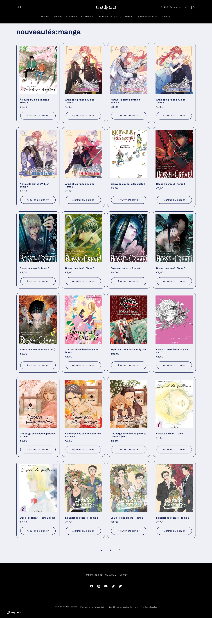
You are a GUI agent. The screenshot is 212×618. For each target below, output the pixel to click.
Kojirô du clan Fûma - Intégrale (128, 349)
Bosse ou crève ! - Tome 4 (125, 268)
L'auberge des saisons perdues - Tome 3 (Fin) (128, 435)
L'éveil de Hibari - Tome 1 (170, 433)
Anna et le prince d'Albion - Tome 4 (80, 101)
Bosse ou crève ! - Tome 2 (34, 268)
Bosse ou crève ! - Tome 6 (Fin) (37, 349)
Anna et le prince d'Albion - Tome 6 (171, 101)
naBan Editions (70, 607)
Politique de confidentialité (93, 607)
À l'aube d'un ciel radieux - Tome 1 (35, 101)
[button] (20, 7)
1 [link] (93, 549)
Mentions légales (92, 575)
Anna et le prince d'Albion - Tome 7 (35, 185)
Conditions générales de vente (123, 607)
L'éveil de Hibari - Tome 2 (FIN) (37, 518)
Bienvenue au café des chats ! (128, 184)
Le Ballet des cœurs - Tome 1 (81, 518)
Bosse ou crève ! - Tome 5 (170, 268)
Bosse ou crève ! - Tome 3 (80, 268)
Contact (124, 575)
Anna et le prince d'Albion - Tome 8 (80, 185)
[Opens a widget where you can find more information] (14, 612)
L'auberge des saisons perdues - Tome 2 (83, 435)
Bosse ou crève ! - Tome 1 (170, 184)
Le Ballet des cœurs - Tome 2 (127, 518)
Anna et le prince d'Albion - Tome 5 (126, 101)
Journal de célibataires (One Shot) (81, 350)
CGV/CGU (110, 575)
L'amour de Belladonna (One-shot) (172, 350)
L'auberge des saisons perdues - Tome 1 (38, 435)
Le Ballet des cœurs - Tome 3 (172, 518)
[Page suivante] (119, 549)
